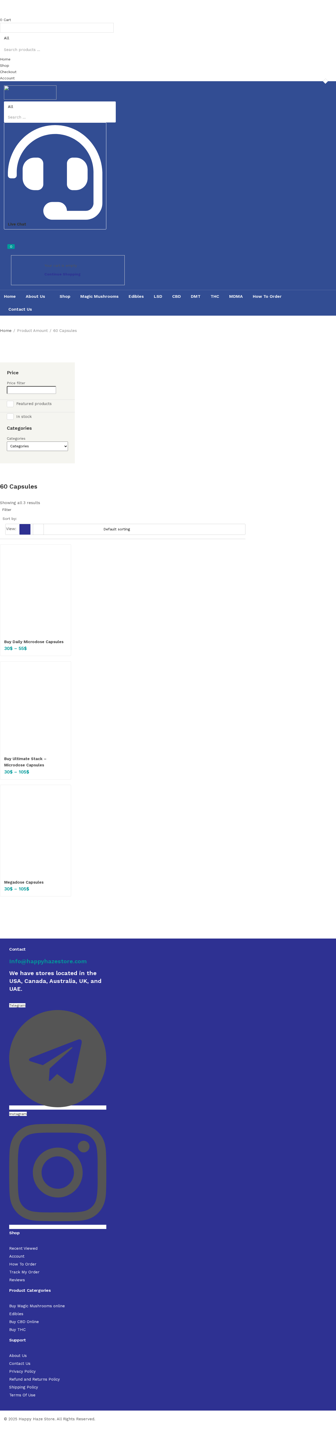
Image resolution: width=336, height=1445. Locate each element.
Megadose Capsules (24, 882)
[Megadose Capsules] (35, 831)
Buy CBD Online (24, 1321)
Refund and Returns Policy (34, 1379)
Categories (16, 438)
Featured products (34, 403)
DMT (196, 296)
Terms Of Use (22, 1395)
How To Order (267, 296)
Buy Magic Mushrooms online (37, 1306)
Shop (65, 296)
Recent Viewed (23, 1248)
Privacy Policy (22, 1371)
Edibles (136, 296)
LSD (158, 296)
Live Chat (17, 224)
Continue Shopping (62, 274)
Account (16, 1256)
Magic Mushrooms (99, 296)
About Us (36, 296)
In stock (24, 416)
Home (10, 296)
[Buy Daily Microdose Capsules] (35, 591)
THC (215, 296)
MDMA (236, 296)
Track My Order (24, 1272)
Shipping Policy (23, 1387)
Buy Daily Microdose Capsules (34, 641)
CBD (176, 296)
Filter (6, 510)
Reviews (17, 1280)
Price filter (16, 383)
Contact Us (20, 309)
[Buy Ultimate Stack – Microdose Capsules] (35, 708)
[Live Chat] (55, 218)
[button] (168, 19)
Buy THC (17, 1329)
